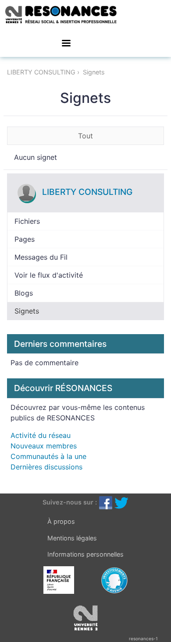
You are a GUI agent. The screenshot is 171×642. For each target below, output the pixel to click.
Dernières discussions (46, 466)
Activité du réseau (41, 435)
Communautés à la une (48, 456)
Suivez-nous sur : (70, 502)
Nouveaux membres (44, 445)
